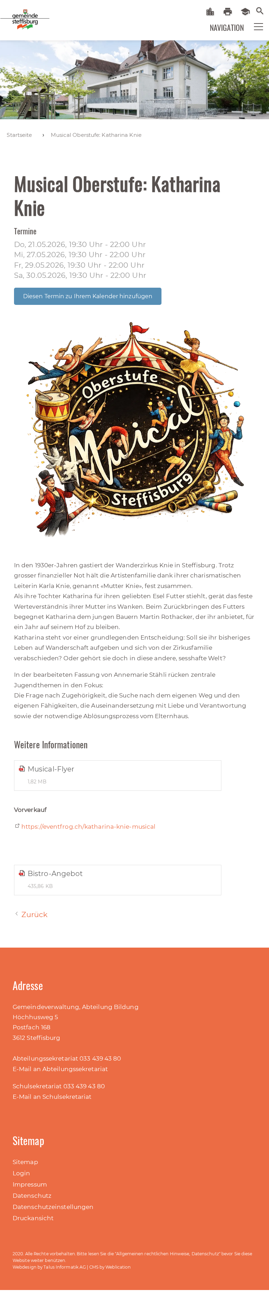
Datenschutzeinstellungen (53, 1206)
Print (230, 11)
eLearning (247, 11)
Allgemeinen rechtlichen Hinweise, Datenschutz (167, 1253)
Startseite (212, 11)
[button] (253, 26)
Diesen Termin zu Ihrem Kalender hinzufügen (87, 296)
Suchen (259, 10)
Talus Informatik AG (64, 1267)
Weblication (118, 1267)
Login (21, 1173)
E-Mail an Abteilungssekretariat (60, 1069)
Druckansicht (33, 1218)
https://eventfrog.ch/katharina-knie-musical (88, 826)
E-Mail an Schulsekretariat (52, 1096)
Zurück (34, 914)
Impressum (30, 1184)
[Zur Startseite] (17, 18)
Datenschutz (32, 1195)
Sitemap (25, 1161)
